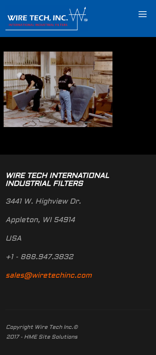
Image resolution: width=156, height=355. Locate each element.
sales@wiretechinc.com (48, 276)
